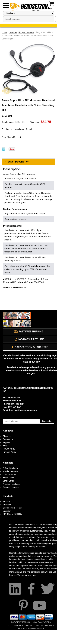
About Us (8, 430)
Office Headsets (10, 468)
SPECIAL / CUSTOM (12, 514)
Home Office (8, 477)
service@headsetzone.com (23, 410)
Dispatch (7, 511)
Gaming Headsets (11, 487)
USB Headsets (9, 474)
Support (6, 442)
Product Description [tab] (17, 161)
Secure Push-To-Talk (12, 508)
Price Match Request (11, 137)
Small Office (8, 481)
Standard (7, 501)
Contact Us (8, 439)
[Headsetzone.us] (28, 7)
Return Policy (9, 449)
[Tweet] (3, 150)
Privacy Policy (9, 452)
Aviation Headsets (11, 484)
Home (4, 32)
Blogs (5, 445)
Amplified (7, 504)
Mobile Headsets (10, 471)
